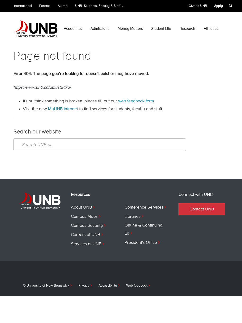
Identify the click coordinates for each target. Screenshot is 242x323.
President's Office (141, 242)
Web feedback (136, 285)
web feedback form (136, 101)
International (22, 6)
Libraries (132, 216)
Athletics (211, 29)
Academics (73, 29)
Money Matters (130, 29)
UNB (97, 6)
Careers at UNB (85, 235)
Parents (45, 6)
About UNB (81, 207)
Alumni (63, 6)
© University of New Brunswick (46, 285)
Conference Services (144, 207)
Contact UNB (202, 209)
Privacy (83, 285)
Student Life (161, 29)
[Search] (231, 5)
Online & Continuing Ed (143, 229)
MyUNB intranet (63, 109)
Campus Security (87, 225)
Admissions (100, 29)
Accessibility (108, 285)
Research (187, 29)
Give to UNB (198, 6)
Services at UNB (86, 244)
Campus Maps (84, 216)
